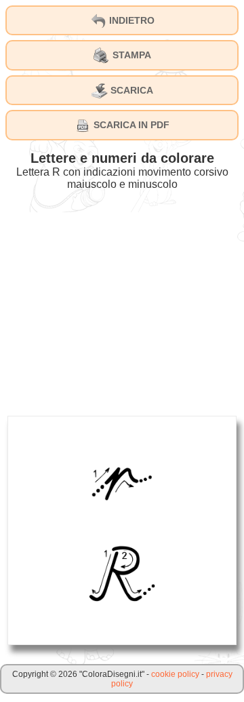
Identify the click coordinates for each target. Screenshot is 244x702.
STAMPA (130, 55)
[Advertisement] (122, 307)
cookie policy (175, 674)
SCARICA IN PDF (130, 124)
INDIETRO (130, 20)
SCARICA (130, 90)
